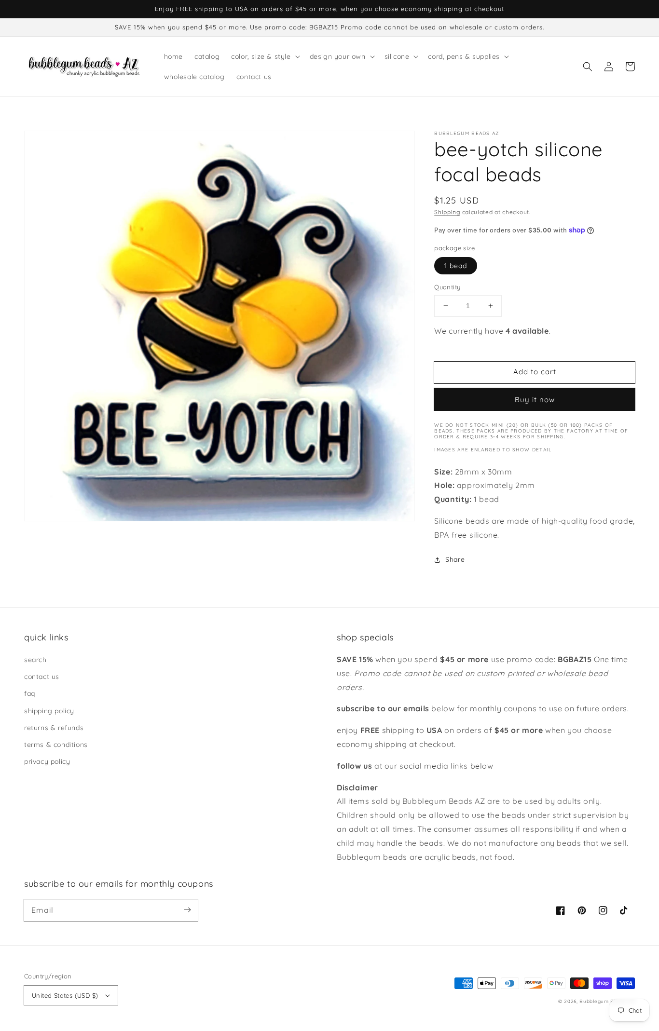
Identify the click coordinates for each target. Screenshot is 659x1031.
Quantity (447, 287)
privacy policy (47, 761)
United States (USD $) (65, 995)
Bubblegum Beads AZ (607, 1001)
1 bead (455, 265)
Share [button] (455, 559)
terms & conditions (56, 744)
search (35, 659)
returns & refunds (53, 727)
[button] (587, 66)
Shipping (447, 212)
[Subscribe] (187, 910)
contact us (41, 676)
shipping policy (49, 710)
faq (29, 693)
